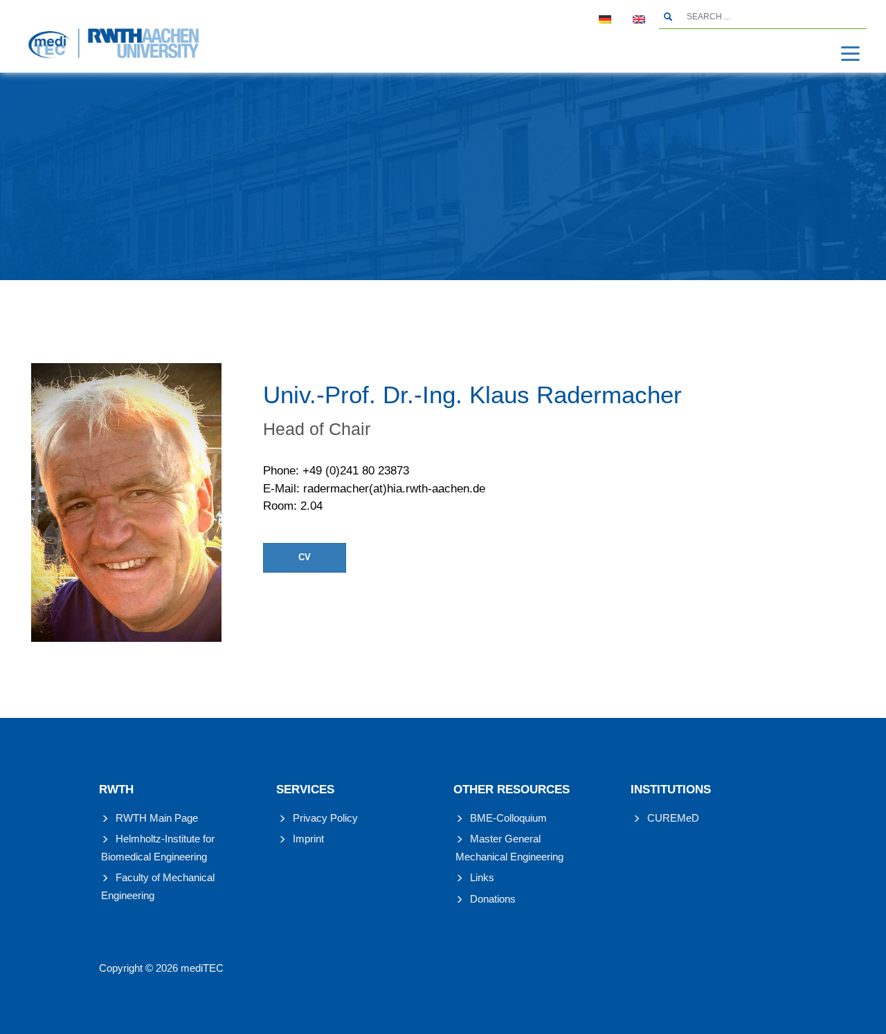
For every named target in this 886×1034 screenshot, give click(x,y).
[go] (668, 16)
